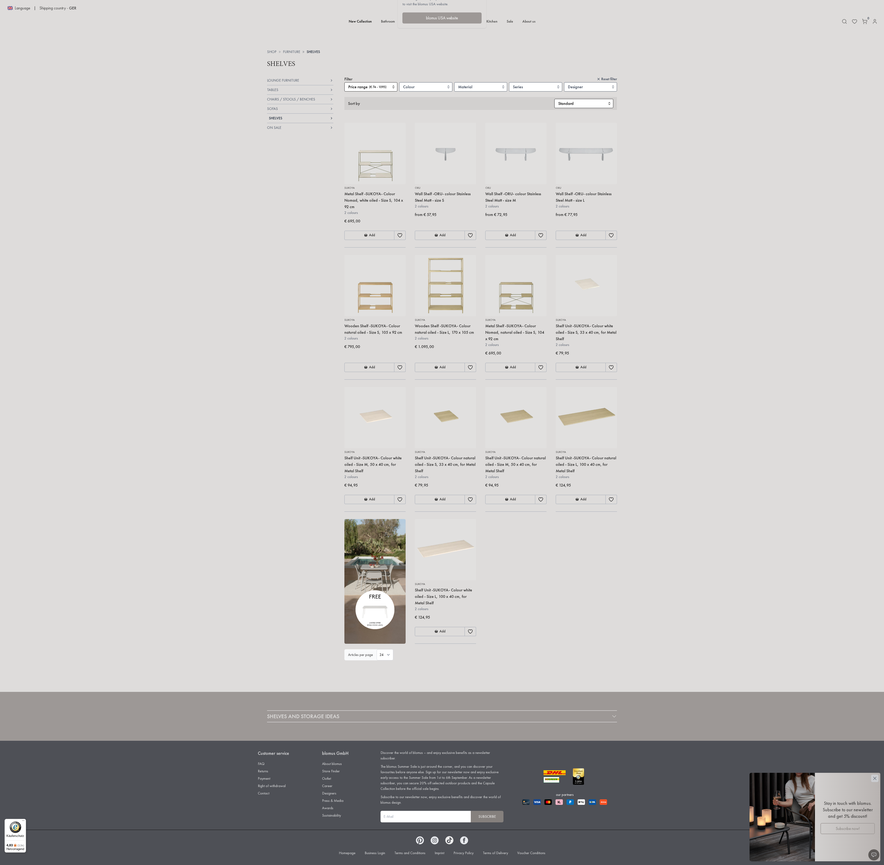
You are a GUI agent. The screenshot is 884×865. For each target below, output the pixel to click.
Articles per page (360, 654)
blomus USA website (442, 18)
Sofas (272, 108)
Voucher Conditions (531, 852)
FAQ (261, 763)
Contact (263, 793)
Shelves (313, 51)
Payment (264, 778)
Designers (329, 793)
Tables (272, 89)
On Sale (274, 127)
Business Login (375, 852)
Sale (510, 21)
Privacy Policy (464, 852)
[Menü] (23, 821)
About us (528, 21)
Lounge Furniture (283, 80)
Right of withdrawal (272, 785)
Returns (263, 771)
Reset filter (609, 79)
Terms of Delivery (495, 852)
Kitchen (491, 21)
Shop (271, 51)
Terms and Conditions (409, 852)
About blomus (332, 763)
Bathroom (388, 21)
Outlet (326, 778)
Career (327, 785)
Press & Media (332, 800)
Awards (327, 808)
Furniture (291, 51)
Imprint (439, 852)
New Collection (360, 21)
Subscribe (487, 816)
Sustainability (331, 815)
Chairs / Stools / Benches (291, 99)
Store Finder (331, 771)
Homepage (347, 852)
